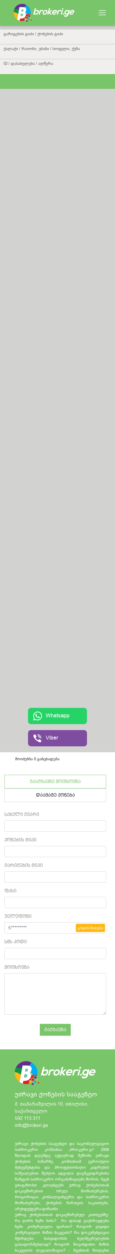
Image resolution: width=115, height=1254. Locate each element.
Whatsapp (58, 715)
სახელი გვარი (21, 814)
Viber (52, 738)
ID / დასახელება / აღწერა (28, 63)
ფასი (10, 891)
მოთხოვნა (16, 967)
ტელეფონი (18, 916)
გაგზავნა (55, 1029)
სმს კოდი (15, 941)
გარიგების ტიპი (23, 865)
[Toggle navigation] (102, 12)
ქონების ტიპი (20, 840)
